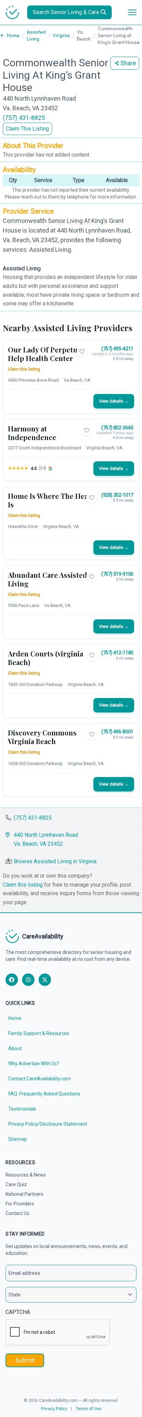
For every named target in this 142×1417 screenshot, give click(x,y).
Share (128, 63)
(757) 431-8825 (24, 117)
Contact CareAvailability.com (39, 1078)
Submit (25, 1360)
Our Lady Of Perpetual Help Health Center (45, 354)
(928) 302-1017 (117, 495)
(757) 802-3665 (117, 427)
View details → (114, 401)
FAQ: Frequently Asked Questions (44, 1094)
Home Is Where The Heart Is (51, 500)
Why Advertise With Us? (33, 1063)
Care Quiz (16, 1184)
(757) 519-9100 (117, 574)
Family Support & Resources (38, 1033)
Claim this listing (24, 369)
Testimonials (22, 1109)
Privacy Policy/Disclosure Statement (47, 1124)
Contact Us (17, 1213)
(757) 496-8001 (117, 731)
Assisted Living (36, 35)
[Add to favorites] (82, 351)
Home (13, 35)
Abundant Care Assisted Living (47, 579)
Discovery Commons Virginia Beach (42, 737)
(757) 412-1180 (117, 652)
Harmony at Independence (32, 433)
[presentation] (58, 1332)
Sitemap (17, 1139)
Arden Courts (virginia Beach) (45, 658)
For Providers (20, 1203)
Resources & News (26, 1175)
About (15, 1048)
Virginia (61, 35)
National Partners (24, 1194)
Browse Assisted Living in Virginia (55, 861)
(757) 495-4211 (117, 348)
